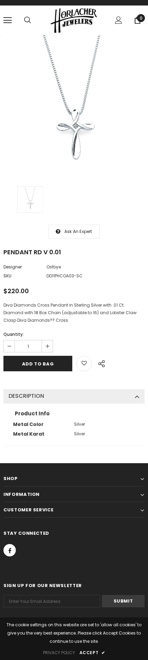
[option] (74, 105)
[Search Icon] (27, 20)
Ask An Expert (78, 231)
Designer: (13, 267)
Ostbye (53, 267)
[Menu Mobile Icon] (7, 20)
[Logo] (74, 20)
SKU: (7, 276)
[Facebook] (9, 550)
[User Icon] (118, 20)
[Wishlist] (84, 363)
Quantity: (13, 334)
